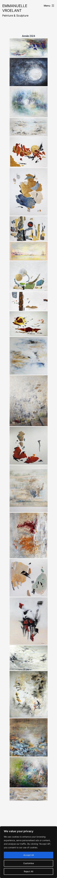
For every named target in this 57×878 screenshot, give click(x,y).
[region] (28, 852)
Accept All (28, 855)
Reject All (28, 871)
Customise (28, 863)
